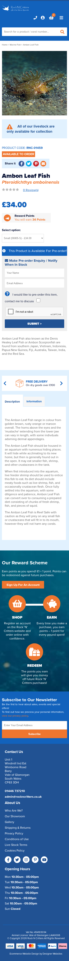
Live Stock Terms (16, 845)
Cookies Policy (15, 851)
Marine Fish (15, 45)
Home (4, 45)
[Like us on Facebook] (8, 859)
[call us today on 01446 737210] (35, 17)
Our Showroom (15, 816)
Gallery (9, 822)
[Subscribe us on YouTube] (44, 859)
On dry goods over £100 (40, 385)
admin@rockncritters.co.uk (23, 797)
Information (34, 401)
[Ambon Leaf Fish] (34, 83)
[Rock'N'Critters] (16, 11)
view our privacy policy (15, 715)
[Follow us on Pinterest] (35, 859)
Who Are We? (14, 811)
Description (12, 401)
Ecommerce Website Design (24, 953)
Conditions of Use (17, 839)
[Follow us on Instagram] (26, 859)
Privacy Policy (14, 833)
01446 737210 (15, 791)
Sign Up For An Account (23, 585)
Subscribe (34, 734)
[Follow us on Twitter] (17, 859)
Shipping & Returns (17, 828)
